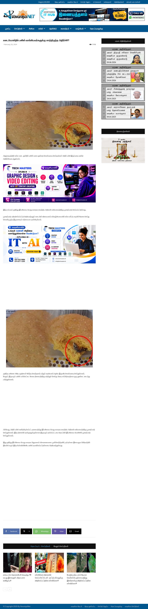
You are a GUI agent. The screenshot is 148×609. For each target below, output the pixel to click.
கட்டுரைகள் (97, 2)
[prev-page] (5, 589)
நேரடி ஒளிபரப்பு (60, 2)
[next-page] (9, 589)
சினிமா (31, 28)
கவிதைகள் (107, 2)
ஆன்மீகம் (53, 28)
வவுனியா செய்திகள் (132, 606)
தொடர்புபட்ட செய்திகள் (40, 546)
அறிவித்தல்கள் (119, 2)
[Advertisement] (49, 53)
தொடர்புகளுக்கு (96, 28)
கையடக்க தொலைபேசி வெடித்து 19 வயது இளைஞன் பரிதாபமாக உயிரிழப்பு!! (17, 578)
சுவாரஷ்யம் (65, 28)
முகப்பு (7, 28)
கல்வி (40, 28)
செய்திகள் (18, 28)
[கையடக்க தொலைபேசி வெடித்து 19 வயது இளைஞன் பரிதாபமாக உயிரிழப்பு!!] (17, 562)
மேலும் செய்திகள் (61, 546)
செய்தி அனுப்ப (85, 2)
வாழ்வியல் (80, 28)
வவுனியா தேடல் (72, 2)
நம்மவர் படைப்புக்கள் (133, 2)
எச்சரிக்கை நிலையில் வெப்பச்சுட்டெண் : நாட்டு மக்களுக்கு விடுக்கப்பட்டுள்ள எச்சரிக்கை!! (49, 578)
